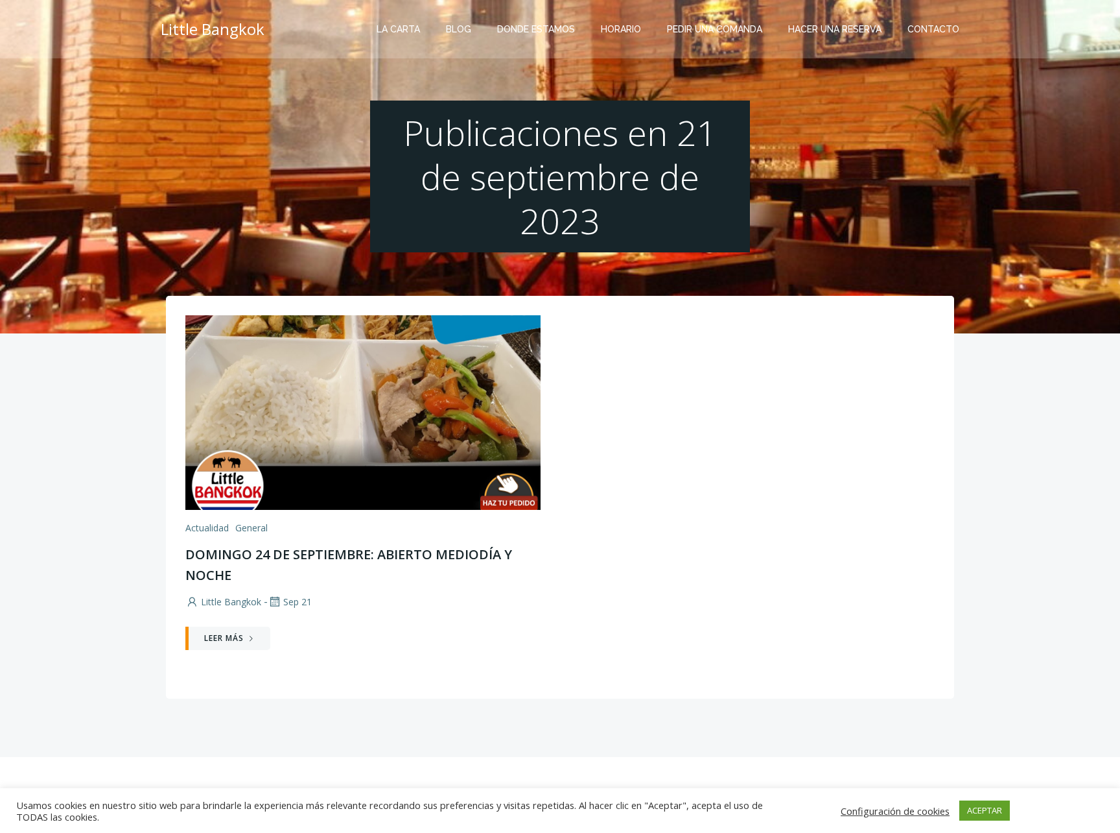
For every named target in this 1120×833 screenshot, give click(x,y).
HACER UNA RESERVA (834, 29)
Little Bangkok (231, 602)
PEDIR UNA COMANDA (714, 29)
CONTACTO (933, 29)
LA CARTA (398, 29)
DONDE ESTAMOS (536, 29)
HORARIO (621, 29)
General (251, 528)
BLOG (458, 29)
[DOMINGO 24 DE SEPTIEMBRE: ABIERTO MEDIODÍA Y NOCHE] (363, 411)
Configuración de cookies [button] (895, 810)
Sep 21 (297, 602)
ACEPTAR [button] (984, 810)
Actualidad (207, 528)
